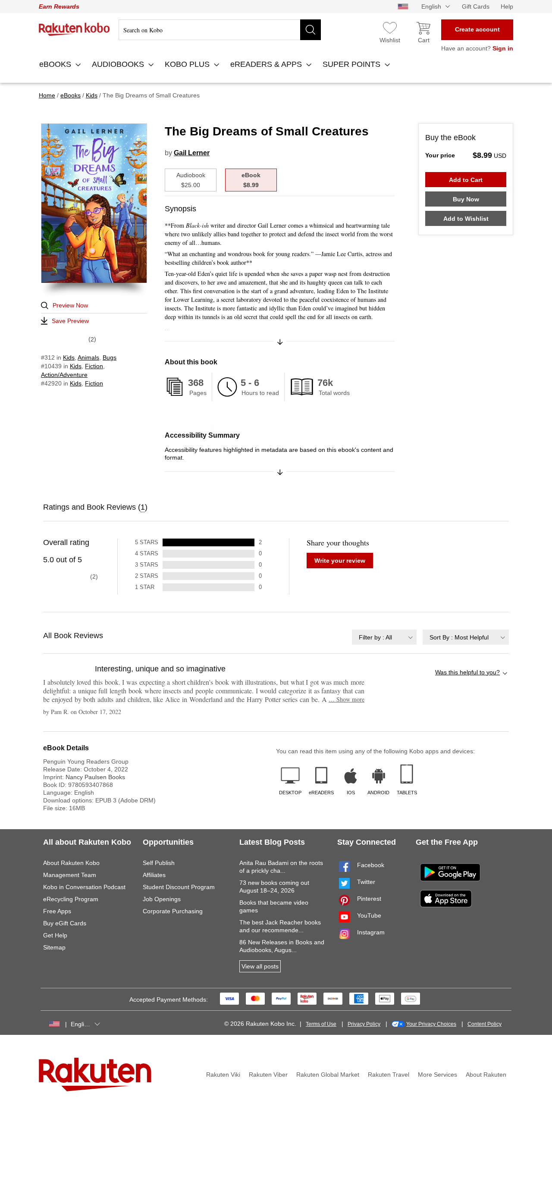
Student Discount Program (179, 887)
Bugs (109, 357)
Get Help (55, 935)
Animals (88, 357)
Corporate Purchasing (173, 911)
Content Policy (484, 1024)
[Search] (310, 29)
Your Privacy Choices (431, 1024)
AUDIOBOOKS (119, 64)
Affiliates (154, 874)
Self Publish (159, 862)
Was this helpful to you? (467, 672)
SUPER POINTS (353, 64)
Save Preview (70, 320)
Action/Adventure (64, 374)
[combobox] (384, 637)
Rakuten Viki (223, 1074)
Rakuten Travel (388, 1074)
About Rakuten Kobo (71, 862)
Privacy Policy (364, 1024)
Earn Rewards (59, 6)
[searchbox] (220, 29)
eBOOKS (56, 64)
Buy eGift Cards (64, 923)
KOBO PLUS (188, 64)
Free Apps (57, 911)
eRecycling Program (70, 899)
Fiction (94, 366)
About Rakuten (486, 1074)
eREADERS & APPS (267, 64)
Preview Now (70, 305)
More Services (437, 1074)
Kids (69, 357)
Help (507, 6)
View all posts (260, 966)
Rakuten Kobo (74, 29)
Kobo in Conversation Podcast (84, 887)
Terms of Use (321, 1024)
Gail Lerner (192, 153)
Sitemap (54, 947)
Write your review (339, 560)
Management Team (69, 874)
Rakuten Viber (268, 1074)
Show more (346, 699)
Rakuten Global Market (327, 1074)
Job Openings (162, 899)
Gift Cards (475, 6)
